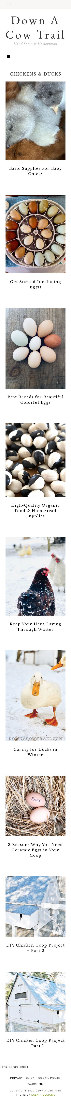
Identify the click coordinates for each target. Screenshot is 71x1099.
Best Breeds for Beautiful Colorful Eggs (35, 400)
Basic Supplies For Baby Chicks (35, 171)
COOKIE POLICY (49, 1078)
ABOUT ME (35, 1084)
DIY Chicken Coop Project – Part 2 (35, 948)
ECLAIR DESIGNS (43, 1094)
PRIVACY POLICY (22, 1078)
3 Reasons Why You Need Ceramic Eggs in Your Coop (35, 850)
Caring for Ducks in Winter (36, 752)
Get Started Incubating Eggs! (35, 284)
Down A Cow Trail (35, 27)
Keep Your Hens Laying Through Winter (35, 627)
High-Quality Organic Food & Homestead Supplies (35, 510)
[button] (35, 4)
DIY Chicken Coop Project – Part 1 (35, 1043)
